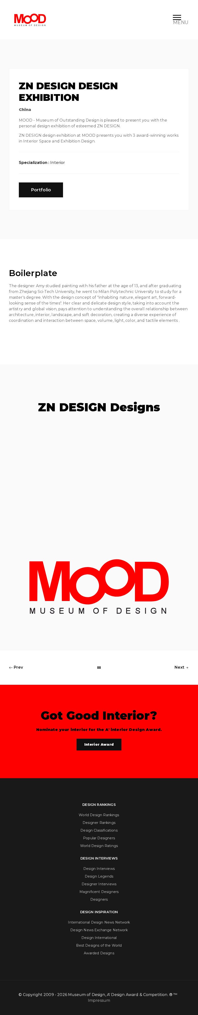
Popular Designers (99, 838)
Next (180, 667)
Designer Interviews (99, 884)
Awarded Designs (99, 953)
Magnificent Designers (99, 892)
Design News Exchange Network (98, 930)
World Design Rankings (99, 815)
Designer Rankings (99, 823)
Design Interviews (99, 868)
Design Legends (99, 876)
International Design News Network (99, 922)
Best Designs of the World (99, 945)
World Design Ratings (99, 846)
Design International (99, 938)
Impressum (99, 1000)
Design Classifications (99, 830)
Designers (99, 899)
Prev (18, 667)
